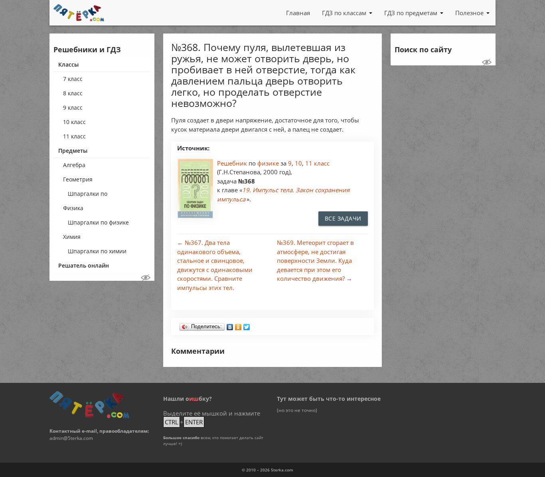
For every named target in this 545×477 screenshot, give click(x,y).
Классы (68, 64)
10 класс (74, 122)
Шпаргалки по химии (97, 251)
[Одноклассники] (238, 325)
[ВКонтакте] (230, 325)
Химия (72, 236)
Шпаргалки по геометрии (87, 195)
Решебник (233, 163)
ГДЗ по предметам (410, 13)
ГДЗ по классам (344, 13)
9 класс (73, 107)
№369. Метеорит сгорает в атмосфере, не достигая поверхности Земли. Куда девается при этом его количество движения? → (315, 260)
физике (268, 163)
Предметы (72, 150)
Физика (73, 208)
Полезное (469, 13)
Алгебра (74, 165)
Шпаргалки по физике (98, 222)
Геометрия (78, 179)
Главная (298, 13)
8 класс (73, 93)
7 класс (73, 79)
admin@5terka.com (71, 438)
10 (298, 163)
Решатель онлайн (83, 265)
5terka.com (282, 470)
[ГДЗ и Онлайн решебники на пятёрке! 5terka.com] (78, 13)
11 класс (74, 136)
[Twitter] (247, 325)
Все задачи (343, 218)
